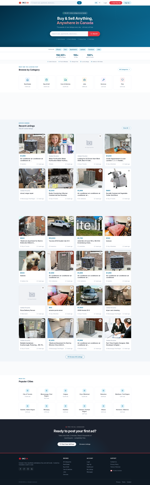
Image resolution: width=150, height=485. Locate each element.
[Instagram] (28, 468)
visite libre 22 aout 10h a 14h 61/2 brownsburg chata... (89, 242)
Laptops (82, 49)
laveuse (109, 241)
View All (125, 128)
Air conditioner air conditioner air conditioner (117, 276)
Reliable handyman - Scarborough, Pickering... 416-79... (32, 344)
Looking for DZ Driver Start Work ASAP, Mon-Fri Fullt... (89, 159)
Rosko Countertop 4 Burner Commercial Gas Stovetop (58, 194)
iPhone (58, 49)
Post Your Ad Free (68, 444)
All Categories (123, 69)
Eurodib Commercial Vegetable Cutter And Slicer (116, 194)
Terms (123, 482)
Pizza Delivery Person (27, 310)
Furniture (91, 49)
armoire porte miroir (56, 310)
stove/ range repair (27, 193)
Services (65, 474)
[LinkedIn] (31, 468)
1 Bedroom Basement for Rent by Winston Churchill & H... (60, 344)
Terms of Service (115, 467)
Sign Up (127, 3)
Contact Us (113, 462)
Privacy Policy (114, 464)
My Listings (90, 469)
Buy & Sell (66, 467)
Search (95, 34)
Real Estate (66, 464)
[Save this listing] (43, 136)
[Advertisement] (75, 106)
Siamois (23, 276)
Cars (65, 49)
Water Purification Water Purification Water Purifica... (58, 159)
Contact (129, 482)
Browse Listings (85, 444)
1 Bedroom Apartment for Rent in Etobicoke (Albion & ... (31, 242)
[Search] (79, 2)
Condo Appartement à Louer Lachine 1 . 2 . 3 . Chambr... (116, 159)
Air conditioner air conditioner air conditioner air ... (31, 159)
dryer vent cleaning (113, 310)
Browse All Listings (76, 357)
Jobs (98, 49)
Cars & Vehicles (67, 469)
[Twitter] (24, 468)
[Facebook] (20, 468)
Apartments (73, 49)
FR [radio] (99, 2)
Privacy (118, 482)
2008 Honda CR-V (84, 310)
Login (105, 3)
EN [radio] (96, 2)
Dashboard (90, 467)
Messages (90, 472)
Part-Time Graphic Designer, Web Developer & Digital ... (117, 344)
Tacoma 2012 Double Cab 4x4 (59, 241)
